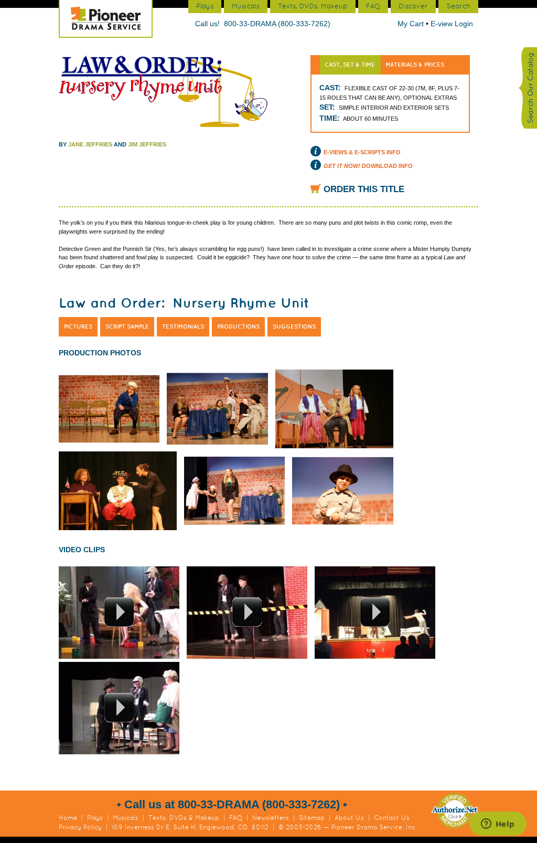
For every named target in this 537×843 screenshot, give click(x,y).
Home (68, 817)
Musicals (125, 817)
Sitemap (312, 817)
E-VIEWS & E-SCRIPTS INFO (362, 152)
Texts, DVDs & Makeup (183, 817)
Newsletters (270, 817)
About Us (349, 817)
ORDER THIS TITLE (364, 189)
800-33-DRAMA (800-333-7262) (277, 23)
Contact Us (392, 817)
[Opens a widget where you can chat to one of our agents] (498, 825)
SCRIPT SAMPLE (127, 326)
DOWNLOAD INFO (368, 166)
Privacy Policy (80, 827)
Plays (95, 817)
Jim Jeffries (147, 144)
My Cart (412, 23)
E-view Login (452, 23)
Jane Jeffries (90, 144)
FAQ (235, 817)
